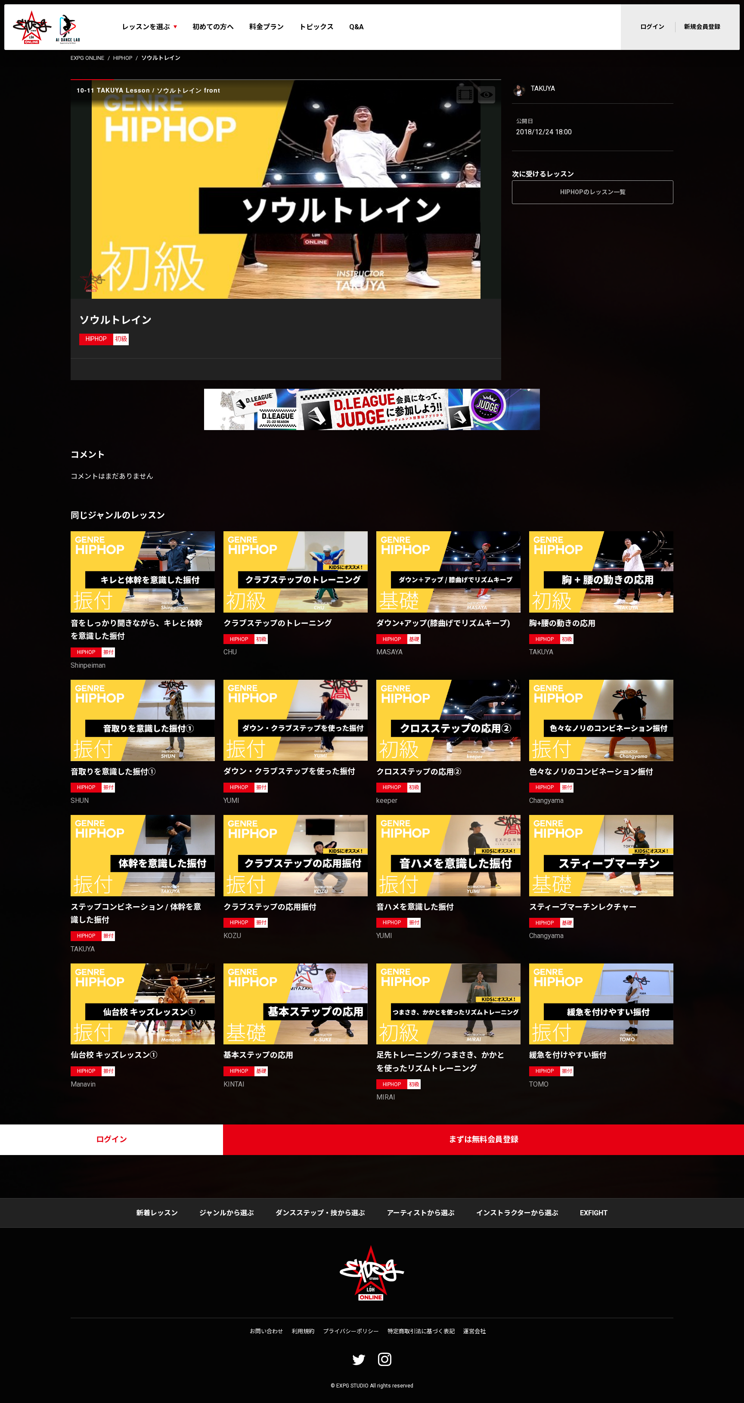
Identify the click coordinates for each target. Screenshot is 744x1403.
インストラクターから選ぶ (517, 1213)
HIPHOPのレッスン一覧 (593, 192)
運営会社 (474, 1331)
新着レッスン (157, 1213)
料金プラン (266, 27)
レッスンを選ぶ (146, 27)
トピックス (316, 27)
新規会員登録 (702, 26)
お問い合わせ (266, 1331)
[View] (486, 94)
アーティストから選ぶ (421, 1213)
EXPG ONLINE (87, 58)
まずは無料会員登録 (483, 1139)
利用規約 (303, 1331)
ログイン (652, 26)
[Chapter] (465, 94)
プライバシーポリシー (351, 1331)
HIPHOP (122, 58)
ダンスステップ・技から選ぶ (320, 1213)
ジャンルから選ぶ (226, 1213)
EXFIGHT (594, 1213)
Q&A (356, 27)
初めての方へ (213, 27)
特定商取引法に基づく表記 (421, 1331)
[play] (287, 189)
